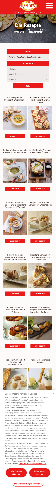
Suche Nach (28, 63)
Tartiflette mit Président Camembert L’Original (40, 151)
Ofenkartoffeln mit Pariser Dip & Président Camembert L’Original (15, 204)
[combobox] (28, 69)
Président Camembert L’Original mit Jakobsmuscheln (15, 362)
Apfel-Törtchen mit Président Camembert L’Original (15, 309)
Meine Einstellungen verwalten (28, 484)
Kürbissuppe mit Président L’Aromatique (15, 98)
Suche (28, 52)
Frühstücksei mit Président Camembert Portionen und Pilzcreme (15, 257)
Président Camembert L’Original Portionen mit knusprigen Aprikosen (40, 309)
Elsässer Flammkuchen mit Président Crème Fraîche (40, 99)
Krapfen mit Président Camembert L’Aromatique (40, 203)
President (28, 7)
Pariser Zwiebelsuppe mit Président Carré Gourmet (15, 151)
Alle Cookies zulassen (39, 472)
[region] (28, 440)
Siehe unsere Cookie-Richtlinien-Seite (32, 464)
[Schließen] (53, 393)
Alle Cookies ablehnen (16, 472)
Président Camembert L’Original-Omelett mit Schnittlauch (40, 257)
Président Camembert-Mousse (40, 361)
